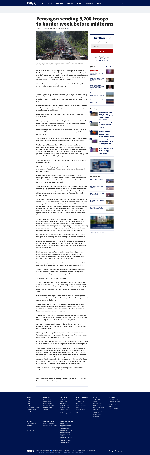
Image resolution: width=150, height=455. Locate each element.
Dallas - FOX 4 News (48, 423)
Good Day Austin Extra (65, 409)
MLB (28, 427)
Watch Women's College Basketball (66, 438)
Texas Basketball (31, 431)
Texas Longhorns (31, 423)
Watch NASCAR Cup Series (66, 430)
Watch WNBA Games (65, 440)
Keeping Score (47, 401)
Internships (95, 409)
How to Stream (64, 399)
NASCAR (29, 429)
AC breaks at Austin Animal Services (97, 201)
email (122, 451)
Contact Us (95, 401)
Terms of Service (103, 60)
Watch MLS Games (64, 442)
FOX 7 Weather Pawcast (115, 399)
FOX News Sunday (31, 409)
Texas (28, 403)
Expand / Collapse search (122, 3)
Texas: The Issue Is (81, 405)
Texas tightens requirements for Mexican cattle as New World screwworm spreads (97, 94)
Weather (112, 397)
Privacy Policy (103, 59)
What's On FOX (96, 399)
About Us (96, 397)
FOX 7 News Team (97, 405)
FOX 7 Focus (79, 403)
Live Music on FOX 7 (48, 405)
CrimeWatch (79, 399)
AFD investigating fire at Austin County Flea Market (96, 208)
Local (28, 399)
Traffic (28, 401)
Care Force (79, 407)
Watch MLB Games (65, 428)
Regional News (48, 421)
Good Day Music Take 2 (66, 411)
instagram (115, 451)
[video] (110, 181)
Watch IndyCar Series (65, 432)
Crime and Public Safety (33, 407)
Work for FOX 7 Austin (98, 407)
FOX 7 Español (63, 403)
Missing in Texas (80, 409)
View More (109, 67)
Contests (45, 409)
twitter (112, 451)
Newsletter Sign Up (97, 403)
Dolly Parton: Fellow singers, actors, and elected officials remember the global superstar (97, 87)
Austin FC (29, 425)
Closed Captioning (97, 411)
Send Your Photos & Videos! (114, 405)
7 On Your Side (80, 401)
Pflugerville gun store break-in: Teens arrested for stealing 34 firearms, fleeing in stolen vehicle (106, 116)
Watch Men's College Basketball (65, 434)
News (44, 28)
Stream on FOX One (67, 421)
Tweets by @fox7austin (97, 232)
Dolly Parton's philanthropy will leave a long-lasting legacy (97, 79)
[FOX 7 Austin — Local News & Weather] (32, 3)
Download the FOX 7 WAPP (114, 402)
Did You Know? (113, 412)
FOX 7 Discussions (81, 411)
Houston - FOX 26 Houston (50, 425)
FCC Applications (97, 414)
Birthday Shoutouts (48, 399)
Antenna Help (96, 416)
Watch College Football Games (65, 425)
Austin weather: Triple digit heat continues (97, 194)
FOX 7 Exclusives (82, 397)
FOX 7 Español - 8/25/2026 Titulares (96, 187)
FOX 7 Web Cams (113, 408)
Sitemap (29, 411)
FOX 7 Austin (39, 28)
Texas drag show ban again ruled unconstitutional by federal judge (97, 73)
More (99, 3)
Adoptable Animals (48, 407)
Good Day (46, 397)
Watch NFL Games (64, 423)
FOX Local (63, 397)
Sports (29, 421)
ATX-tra (78, 413)
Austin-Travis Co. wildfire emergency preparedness (96, 180)
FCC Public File (96, 413)
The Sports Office (64, 405)
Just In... (93, 67)
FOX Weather (112, 410)
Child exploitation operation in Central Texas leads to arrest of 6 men (97, 101)
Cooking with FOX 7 (48, 403)
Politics (28, 405)
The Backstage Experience (66, 413)
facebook (109, 451)
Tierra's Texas (63, 401)
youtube (119, 451)
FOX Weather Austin (65, 407)
